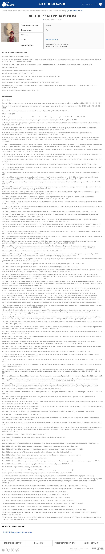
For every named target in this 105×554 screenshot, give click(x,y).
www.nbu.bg (86, 4)
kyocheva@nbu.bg (52, 40)
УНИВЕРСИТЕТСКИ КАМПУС (65, 543)
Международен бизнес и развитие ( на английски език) (48, 11)
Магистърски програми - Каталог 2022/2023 (15, 11)
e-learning (38, 543)
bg (101, 4)
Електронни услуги (12, 543)
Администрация (91, 543)
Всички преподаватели (53, 20)
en (96, 4)
